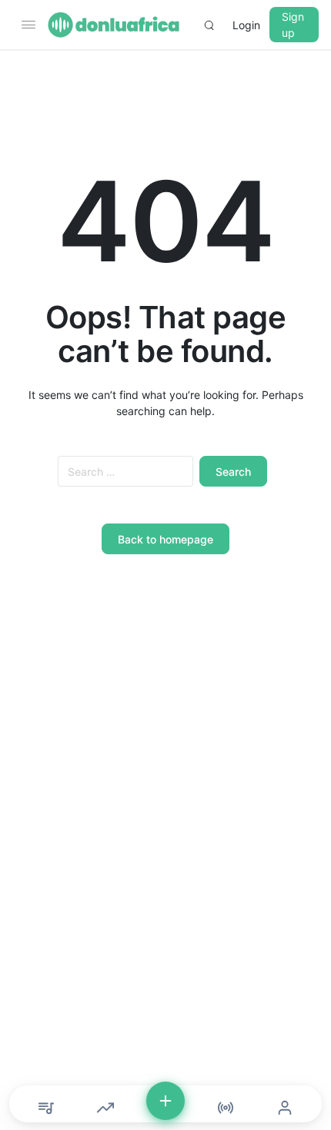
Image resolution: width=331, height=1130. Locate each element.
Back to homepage (165, 539)
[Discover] (46, 1108)
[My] (285, 1108)
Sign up (293, 24)
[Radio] (225, 1108)
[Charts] (105, 1108)
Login (246, 25)
